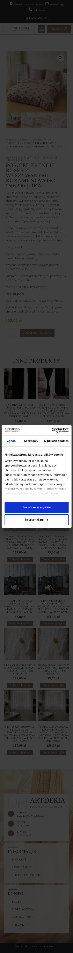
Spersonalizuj (34, 519)
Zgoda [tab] (11, 440)
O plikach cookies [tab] (56, 440)
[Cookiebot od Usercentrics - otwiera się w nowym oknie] (52, 430)
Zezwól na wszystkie (37, 507)
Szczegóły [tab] (31, 440)
